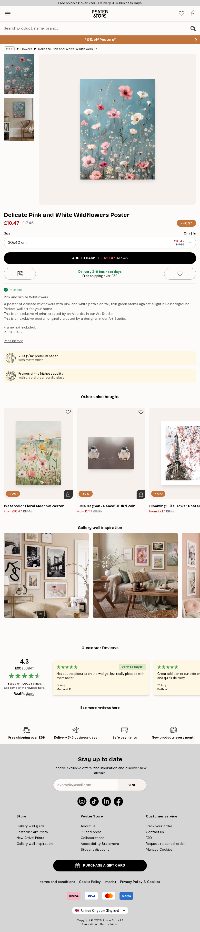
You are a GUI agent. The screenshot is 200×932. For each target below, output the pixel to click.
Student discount (95, 849)
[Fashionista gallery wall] (46, 575)
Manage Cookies (159, 849)
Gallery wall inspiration (35, 843)
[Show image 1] (19, 74)
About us (88, 826)
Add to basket (100, 258)
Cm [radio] (187, 233)
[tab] (181, 13)
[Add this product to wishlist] (180, 274)
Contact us (155, 832)
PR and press (91, 832)
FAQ (149, 838)
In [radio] (194, 233)
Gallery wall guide (31, 826)
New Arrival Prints (30, 838)
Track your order (159, 826)
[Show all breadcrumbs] (9, 48)
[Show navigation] (7, 13)
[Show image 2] (19, 119)
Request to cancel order (165, 843)
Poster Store (111, 920)
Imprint (110, 881)
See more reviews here (100, 707)
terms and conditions (57, 881)
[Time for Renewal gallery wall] (135, 575)
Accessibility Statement (100, 843)
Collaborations (92, 838)
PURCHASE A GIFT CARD (104, 865)
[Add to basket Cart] (68, 494)
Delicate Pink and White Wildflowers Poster (67, 49)
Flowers (26, 49)
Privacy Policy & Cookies (140, 881)
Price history (13, 341)
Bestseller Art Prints (32, 832)
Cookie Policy (90, 881)
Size (7, 233)
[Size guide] (20, 274)
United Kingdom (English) (100, 911)
